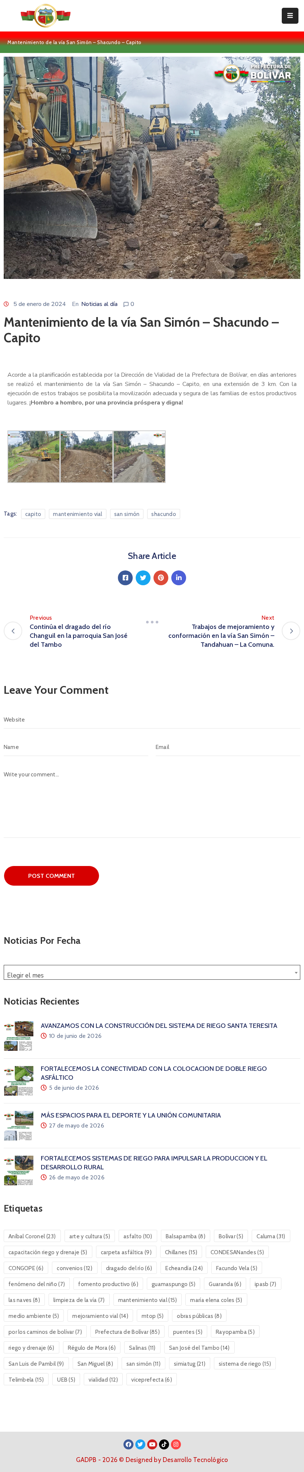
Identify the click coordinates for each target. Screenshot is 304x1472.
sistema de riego (245, 1364)
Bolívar (231, 1236)
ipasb (266, 1284)
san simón (127, 514)
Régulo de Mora (92, 1348)
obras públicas (199, 1316)
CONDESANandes (237, 1252)
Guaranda (225, 1284)
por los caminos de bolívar (45, 1332)
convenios (74, 1268)
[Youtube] (152, 1444)
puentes (187, 1332)
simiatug (189, 1364)
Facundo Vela (236, 1268)
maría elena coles (216, 1300)
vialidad (103, 1379)
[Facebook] (125, 577)
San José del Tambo (199, 1348)
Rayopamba (235, 1332)
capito (33, 514)
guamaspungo (174, 1284)
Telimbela (26, 1379)
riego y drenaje (31, 1348)
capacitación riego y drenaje (48, 1252)
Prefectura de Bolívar (127, 1332)
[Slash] (152, 622)
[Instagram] (176, 1444)
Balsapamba (185, 1236)
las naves (24, 1300)
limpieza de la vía (79, 1300)
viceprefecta (151, 1379)
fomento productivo (108, 1284)
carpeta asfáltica (126, 1252)
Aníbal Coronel (32, 1236)
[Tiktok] (164, 1444)
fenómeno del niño (37, 1284)
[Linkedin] (178, 577)
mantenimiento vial (77, 514)
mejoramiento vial (100, 1316)
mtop (152, 1316)
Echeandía (184, 1268)
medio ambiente (34, 1316)
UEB (66, 1379)
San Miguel (95, 1364)
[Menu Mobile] (290, 16)
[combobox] (152, 972)
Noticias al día (99, 304)
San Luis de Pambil (36, 1364)
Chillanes (181, 1252)
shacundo (163, 514)
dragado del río (129, 1268)
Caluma (271, 1236)
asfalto (137, 1236)
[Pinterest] (160, 577)
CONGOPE (26, 1268)
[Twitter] (143, 577)
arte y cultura (89, 1236)
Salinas (142, 1348)
